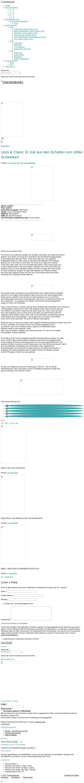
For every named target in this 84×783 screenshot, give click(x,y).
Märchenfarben (11, 735)
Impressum (15, 777)
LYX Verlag (19, 47)
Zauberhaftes (12, 19)
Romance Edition (22, 49)
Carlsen (18, 43)
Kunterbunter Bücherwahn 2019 (30, 37)
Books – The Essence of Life (16, 731)
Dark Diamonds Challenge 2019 (29, 31)
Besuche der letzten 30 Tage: (16, 768)
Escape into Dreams (13, 733)
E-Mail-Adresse (7, 595)
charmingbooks (29, 163)
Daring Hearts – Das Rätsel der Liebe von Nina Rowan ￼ (21, 518)
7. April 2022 (12, 573)
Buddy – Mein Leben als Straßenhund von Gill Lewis (20, 568)
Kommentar (6, 620)
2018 (16, 23)
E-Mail (4, 704)
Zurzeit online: (11, 764)
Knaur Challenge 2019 (25, 35)
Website (4, 599)
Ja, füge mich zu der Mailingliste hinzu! (18, 604)
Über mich (10, 67)
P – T (12, 15)
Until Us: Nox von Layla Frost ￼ (13, 467)
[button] (7, 406)
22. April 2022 (12, 473)
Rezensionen (11, 7)
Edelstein (19, 55)
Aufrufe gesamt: (11, 772)
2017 (12, 51)
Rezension (5, 146)
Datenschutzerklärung (9, 635)
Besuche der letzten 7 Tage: (16, 766)
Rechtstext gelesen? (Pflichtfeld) (16, 711)
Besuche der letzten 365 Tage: (17, 770)
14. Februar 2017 (14, 163)
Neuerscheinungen (19, 21)
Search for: (5, 70)
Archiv (3, 742)
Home (7, 5)
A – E (12, 9)
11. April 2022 (12, 523)
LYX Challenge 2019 (23, 39)
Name (4, 591)
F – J (12, 11)
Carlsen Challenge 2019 (26, 29)
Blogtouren (11, 61)
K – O (12, 13)
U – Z (12, 17)
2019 (12, 27)
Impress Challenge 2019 (26, 33)
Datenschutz (6, 709)
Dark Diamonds (21, 59)
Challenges (11, 25)
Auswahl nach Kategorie (10, 748)
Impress (18, 45)
